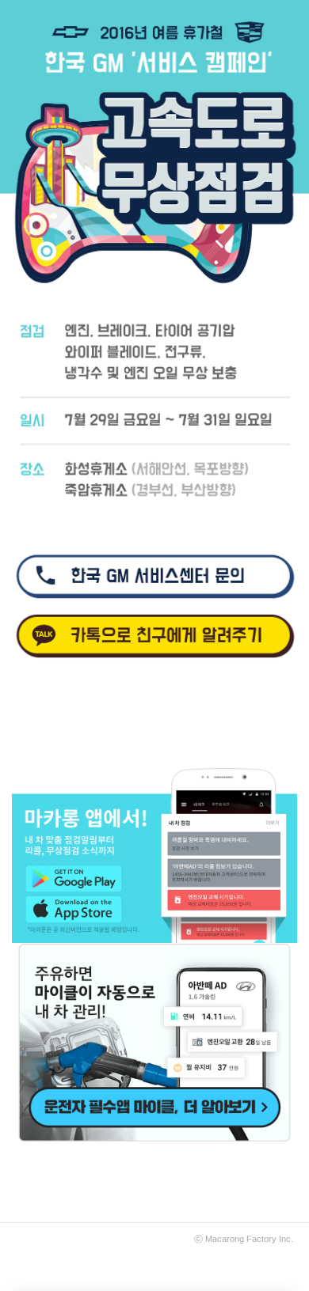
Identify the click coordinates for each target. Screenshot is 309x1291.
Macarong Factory (241, 1239)
